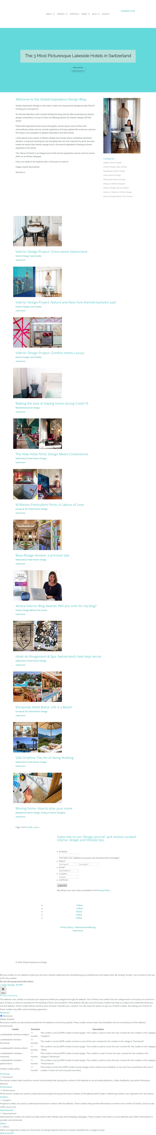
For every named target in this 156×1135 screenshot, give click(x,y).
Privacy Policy (103, 890)
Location (63, 873)
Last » (37, 827)
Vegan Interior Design (112, 163)
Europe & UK (21, 509)
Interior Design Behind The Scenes (118, 196)
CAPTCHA (63, 880)
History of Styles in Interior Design (117, 192)
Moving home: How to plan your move (44, 808)
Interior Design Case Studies (115, 167)
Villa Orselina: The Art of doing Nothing (44, 757)
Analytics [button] (4, 1097)
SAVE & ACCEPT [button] (7, 1133)
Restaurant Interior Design (114, 179)
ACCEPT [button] (19, 985)
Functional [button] (5, 1074)
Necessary (7, 1016)
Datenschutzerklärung (85, 927)
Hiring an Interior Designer (114, 184)
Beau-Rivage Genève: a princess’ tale (42, 555)
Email (62, 867)
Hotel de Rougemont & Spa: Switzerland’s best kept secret (58, 656)
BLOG (94, 14)
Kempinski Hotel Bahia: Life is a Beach (44, 707)
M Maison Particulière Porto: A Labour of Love (50, 504)
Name (62, 861)
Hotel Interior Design (112, 175)
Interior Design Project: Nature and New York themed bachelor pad (66, 302)
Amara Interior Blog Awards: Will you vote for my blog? (56, 606)
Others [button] (3, 1123)
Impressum (78, 930)
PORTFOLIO (74, 14)
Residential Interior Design (114, 171)
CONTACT (106, 14)
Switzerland (21, 458)
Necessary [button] (5, 1012)
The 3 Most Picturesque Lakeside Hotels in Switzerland (78, 55)
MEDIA (84, 14)
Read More (78, 68)
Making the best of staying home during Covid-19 (52, 403)
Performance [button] (6, 1087)
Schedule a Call (128, 11)
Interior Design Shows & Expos (116, 188)
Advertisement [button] (7, 1110)
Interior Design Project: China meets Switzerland (51, 251)
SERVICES (61, 14)
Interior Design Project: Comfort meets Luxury (50, 353)
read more (20, 260)
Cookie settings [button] (8, 985)
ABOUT (49, 14)
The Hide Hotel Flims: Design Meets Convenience (52, 454)
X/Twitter (63, 851)
